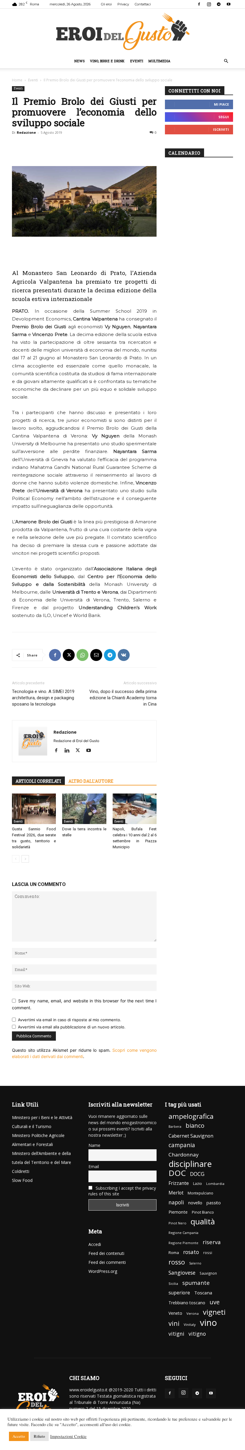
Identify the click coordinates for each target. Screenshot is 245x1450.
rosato (191, 1252)
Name (94, 1145)
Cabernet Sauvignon (191, 1136)
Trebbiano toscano (187, 1302)
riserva (212, 1242)
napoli (176, 1202)
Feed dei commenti (107, 1262)
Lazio (197, 1183)
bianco (195, 1125)
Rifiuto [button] (39, 1436)
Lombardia (215, 1183)
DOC (177, 1173)
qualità (203, 1221)
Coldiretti (20, 1171)
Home (17, 80)
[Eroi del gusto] (122, 31)
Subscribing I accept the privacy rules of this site (122, 1191)
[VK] (124, 655)
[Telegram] (218, 4)
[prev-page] (15, 859)
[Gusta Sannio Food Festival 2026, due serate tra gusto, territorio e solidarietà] (34, 809)
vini (174, 1323)
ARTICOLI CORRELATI (38, 781)
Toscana (203, 1293)
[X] (69, 655)
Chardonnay (184, 1154)
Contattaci (143, 4)
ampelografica (191, 1116)
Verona (192, 1313)
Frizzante (179, 1183)
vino (208, 1323)
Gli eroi (106, 4)
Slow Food (22, 1180)
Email (93, 1166)
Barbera (175, 1126)
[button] (226, 61)
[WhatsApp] (82, 655)
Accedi (94, 1244)
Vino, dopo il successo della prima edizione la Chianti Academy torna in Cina (123, 698)
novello (195, 1203)
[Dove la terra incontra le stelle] (84, 809)
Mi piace (221, 104)
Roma (174, 1252)
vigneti (214, 1312)
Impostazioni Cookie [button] (68, 1436)
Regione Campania (183, 1232)
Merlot (176, 1193)
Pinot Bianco (203, 1212)
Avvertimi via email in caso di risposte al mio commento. (69, 1019)
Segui (223, 117)
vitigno (197, 1334)
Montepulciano (200, 1193)
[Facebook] (199, 4)
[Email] (96, 655)
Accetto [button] (19, 1436)
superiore (179, 1293)
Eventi (136, 61)
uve (214, 1302)
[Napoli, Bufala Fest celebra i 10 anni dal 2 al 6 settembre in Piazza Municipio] (135, 809)
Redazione (26, 132)
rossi (207, 1252)
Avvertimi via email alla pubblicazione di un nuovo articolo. (71, 1027)
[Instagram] (208, 4)
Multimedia (159, 61)
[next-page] (25, 859)
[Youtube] (228, 4)
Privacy (123, 4)
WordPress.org (102, 1271)
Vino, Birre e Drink (107, 61)
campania (182, 1145)
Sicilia (173, 1283)
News (79, 61)
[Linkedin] (69, 750)
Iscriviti (221, 129)
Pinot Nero (177, 1223)
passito (213, 1203)
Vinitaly (190, 1324)
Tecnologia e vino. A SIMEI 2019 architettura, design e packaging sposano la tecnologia (43, 698)
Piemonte (178, 1212)
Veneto (175, 1313)
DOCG (197, 1174)
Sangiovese (182, 1273)
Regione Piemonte (183, 1243)
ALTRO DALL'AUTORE (90, 781)
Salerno (195, 1263)
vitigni (176, 1334)
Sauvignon (208, 1273)
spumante (196, 1282)
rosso (177, 1262)
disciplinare (190, 1164)
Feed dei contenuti (106, 1253)
